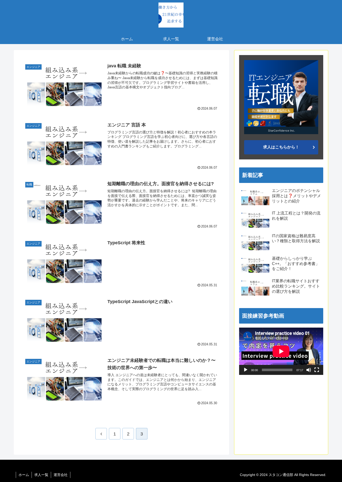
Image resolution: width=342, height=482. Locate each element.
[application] (281, 351)
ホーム (24, 475)
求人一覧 (41, 475)
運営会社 (61, 475)
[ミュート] (308, 369)
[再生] (245, 369)
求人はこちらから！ (281, 147)
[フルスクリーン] (316, 369)
